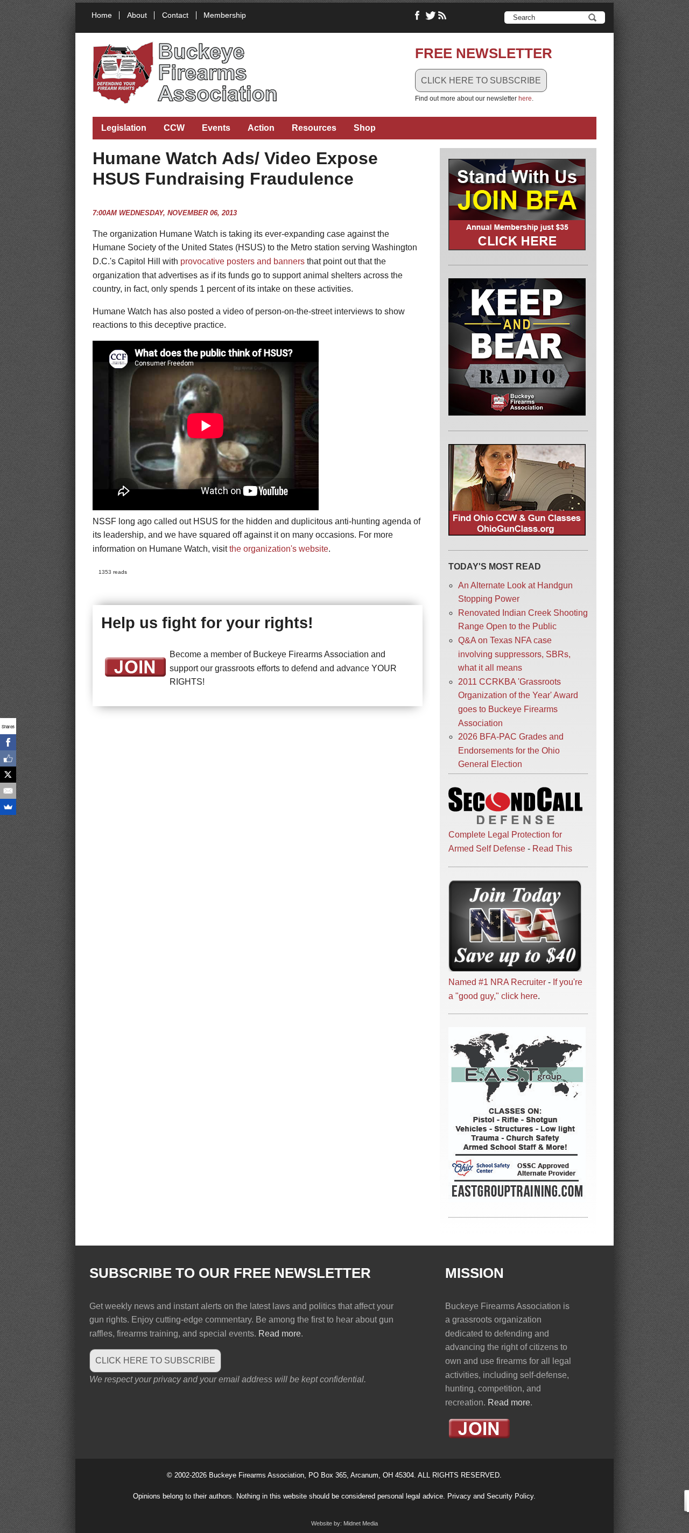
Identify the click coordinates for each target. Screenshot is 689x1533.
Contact (175, 15)
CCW (174, 127)
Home (102, 15)
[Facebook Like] (8, 758)
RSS (443, 15)
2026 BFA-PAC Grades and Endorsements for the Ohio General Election (511, 750)
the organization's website (278, 548)
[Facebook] (8, 742)
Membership (224, 15)
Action (261, 127)
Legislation (123, 127)
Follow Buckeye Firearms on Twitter (430, 15)
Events (216, 127)
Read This (552, 848)
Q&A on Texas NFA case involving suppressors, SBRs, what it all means (514, 654)
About (137, 15)
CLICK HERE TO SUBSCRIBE (481, 80)
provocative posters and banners (242, 261)
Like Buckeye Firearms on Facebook (417, 15)
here (525, 98)
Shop (365, 127)
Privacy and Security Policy (490, 1496)
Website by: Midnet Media (344, 1523)
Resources (314, 127)
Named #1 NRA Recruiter (497, 982)
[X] (8, 775)
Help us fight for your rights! (207, 622)
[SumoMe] (8, 807)
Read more (279, 1333)
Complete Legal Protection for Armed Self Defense (505, 841)
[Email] (8, 791)
